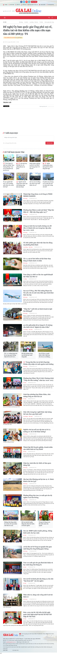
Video (6, 4)
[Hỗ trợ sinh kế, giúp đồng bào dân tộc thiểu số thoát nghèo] (28, 515)
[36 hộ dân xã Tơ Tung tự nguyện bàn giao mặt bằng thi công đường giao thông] (12, 552)
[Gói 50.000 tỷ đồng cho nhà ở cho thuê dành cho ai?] (35, 176)
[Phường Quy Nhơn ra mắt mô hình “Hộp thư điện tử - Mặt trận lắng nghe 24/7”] (12, 215)
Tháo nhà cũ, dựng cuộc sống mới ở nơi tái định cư (38, 596)
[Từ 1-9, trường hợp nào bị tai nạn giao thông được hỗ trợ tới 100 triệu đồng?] (10, 347)
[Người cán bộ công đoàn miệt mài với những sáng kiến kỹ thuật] (21, 176)
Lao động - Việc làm (34, 22)
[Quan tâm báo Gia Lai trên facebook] (21, 2)
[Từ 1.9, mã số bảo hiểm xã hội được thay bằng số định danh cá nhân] (12, 264)
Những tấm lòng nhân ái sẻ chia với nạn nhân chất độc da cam (10, 523)
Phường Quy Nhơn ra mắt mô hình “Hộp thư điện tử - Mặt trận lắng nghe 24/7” (38, 211)
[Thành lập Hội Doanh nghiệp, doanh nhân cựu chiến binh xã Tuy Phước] (12, 452)
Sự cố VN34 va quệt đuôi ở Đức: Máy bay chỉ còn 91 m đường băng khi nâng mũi (44, 355)
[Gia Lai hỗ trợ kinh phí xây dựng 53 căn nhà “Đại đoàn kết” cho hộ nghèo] (12, 584)
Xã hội (4, 22)
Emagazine (43, 4)
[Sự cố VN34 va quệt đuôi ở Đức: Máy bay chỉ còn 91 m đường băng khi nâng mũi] (45, 347)
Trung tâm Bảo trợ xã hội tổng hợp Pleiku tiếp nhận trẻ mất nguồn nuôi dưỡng (38, 363)
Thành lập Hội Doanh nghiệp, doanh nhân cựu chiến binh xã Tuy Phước (38, 448)
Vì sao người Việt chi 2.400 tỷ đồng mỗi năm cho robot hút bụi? (8, 184)
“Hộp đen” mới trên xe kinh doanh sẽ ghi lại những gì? (37, 310)
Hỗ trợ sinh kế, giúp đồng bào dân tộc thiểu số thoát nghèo (28, 523)
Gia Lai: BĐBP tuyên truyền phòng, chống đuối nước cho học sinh (37, 532)
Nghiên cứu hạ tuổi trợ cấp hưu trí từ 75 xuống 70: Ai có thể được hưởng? (36, 431)
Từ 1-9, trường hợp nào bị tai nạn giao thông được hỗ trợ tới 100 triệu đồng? (10, 355)
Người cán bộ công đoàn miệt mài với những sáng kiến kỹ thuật (21, 184)
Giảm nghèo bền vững (49, 22)
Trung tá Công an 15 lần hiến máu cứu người (44, 523)
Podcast (25, 4)
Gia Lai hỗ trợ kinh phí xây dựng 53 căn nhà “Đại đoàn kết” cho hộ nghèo (38, 580)
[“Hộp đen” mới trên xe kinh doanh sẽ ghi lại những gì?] (12, 314)
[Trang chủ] (4, 17)
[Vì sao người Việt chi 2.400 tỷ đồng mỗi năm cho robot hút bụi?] (8, 176)
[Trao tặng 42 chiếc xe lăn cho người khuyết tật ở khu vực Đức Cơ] (12, 280)
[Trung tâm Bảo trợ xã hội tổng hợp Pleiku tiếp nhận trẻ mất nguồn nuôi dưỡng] (12, 367)
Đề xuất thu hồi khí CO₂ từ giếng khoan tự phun (21, 166)
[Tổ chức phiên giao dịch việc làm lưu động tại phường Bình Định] (12, 248)
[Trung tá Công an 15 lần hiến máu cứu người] (45, 515)
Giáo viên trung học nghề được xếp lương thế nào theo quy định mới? (37, 413)
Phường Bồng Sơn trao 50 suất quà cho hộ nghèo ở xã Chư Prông (37, 496)
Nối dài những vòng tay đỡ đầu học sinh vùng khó (27, 355)
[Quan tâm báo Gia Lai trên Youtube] (27, 2)
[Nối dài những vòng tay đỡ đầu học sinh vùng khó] (28, 347)
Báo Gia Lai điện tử (29, 11)
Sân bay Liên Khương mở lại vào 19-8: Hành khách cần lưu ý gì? (38, 480)
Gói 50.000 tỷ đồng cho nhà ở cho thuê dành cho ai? (35, 183)
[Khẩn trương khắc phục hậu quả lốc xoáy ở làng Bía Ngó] (48, 158)
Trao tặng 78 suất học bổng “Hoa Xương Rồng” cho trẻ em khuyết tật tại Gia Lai (8, 167)
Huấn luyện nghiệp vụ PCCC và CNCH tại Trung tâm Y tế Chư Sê (35, 166)
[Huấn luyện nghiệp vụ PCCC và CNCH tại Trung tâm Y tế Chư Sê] (35, 158)
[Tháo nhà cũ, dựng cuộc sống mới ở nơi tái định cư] (12, 600)
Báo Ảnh (12, 4)
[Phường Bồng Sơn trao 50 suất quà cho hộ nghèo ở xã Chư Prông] (12, 500)
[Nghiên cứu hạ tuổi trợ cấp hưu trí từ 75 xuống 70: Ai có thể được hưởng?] (12, 435)
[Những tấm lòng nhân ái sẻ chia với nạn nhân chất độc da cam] (10, 515)
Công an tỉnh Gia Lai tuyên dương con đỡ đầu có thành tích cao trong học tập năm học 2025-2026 (37, 228)
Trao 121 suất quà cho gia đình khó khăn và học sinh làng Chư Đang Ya (38, 564)
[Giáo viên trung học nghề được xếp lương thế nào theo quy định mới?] (12, 417)
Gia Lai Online (10, 634)
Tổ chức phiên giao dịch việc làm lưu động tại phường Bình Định (37, 244)
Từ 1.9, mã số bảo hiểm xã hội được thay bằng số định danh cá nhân (37, 260)
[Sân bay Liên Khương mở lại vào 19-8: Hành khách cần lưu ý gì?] (12, 484)
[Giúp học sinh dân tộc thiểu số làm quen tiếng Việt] (12, 468)
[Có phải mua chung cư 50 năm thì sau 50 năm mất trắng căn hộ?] (48, 176)
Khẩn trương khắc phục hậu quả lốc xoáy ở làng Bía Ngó (48, 166)
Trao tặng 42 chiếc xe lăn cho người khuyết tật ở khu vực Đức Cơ (38, 276)
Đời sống (21, 22)
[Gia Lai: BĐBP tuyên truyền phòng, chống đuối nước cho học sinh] (12, 536)
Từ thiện (41, 22)
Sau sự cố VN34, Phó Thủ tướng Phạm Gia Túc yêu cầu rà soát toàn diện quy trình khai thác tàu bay (38, 293)
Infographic (51, 4)
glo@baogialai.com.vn (11, 642)
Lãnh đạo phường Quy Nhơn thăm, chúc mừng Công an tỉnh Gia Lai (37, 395)
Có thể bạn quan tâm (14, 152)
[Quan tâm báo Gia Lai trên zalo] (24, 2)
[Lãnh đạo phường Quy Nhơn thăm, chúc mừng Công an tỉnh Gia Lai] (12, 399)
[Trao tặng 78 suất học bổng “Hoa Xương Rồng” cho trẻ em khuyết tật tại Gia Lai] (8, 158)
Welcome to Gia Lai (33, 4)
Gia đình (26, 22)
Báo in (18, 4)
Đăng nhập (34, 1)
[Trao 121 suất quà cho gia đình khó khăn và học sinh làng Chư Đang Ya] (12, 568)
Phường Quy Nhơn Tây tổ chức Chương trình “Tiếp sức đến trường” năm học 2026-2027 (38, 379)
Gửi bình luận (50, 143)
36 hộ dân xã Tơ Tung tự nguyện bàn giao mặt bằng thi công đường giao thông (37, 548)
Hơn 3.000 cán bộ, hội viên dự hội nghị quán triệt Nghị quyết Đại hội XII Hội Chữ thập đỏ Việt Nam (37, 614)
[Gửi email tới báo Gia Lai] (29, 2)
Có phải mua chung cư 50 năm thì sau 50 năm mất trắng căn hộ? (48, 184)
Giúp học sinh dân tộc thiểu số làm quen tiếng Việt (37, 464)
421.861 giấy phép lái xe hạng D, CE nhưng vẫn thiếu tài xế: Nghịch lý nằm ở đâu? (37, 326)
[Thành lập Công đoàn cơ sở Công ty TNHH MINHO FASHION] (12, 199)
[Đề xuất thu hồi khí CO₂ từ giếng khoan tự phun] (21, 158)
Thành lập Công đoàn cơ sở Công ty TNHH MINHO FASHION (37, 195)
